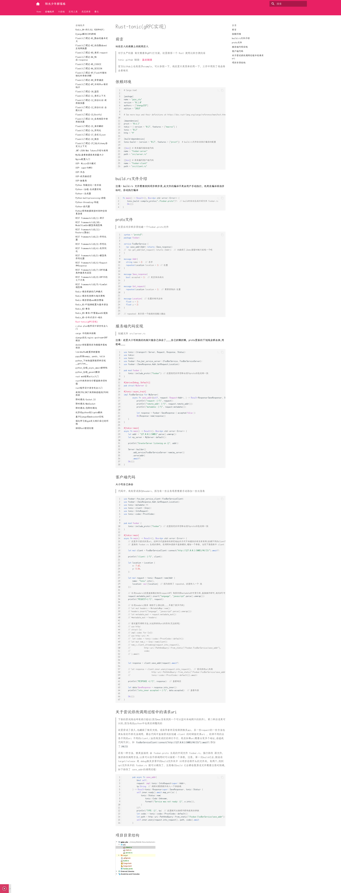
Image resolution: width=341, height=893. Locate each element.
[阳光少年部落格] (38, 4)
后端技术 (49, 11)
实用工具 (73, 11)
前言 (234, 29)
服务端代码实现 (240, 47)
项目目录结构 (238, 62)
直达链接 (147, 59)
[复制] (222, 90)
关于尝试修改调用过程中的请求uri (248, 57)
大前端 (61, 11)
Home (39, 11)
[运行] (218, 90)
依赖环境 (236, 34)
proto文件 (237, 42)
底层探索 (85, 11)
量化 (96, 11)
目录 (234, 25)
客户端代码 (237, 51)
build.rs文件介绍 (241, 38)
